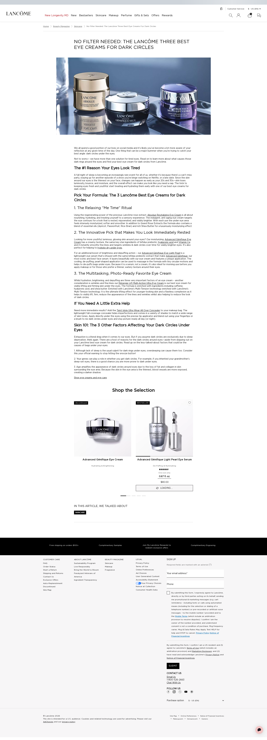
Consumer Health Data (146, 590)
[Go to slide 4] (139, 495)
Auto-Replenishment (52, 583)
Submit (173, 666)
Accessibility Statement (147, 580)
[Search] (231, 15)
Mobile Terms (181, 616)
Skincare (80, 512)
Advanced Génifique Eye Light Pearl (161, 253)
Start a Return (50, 570)
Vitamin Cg (184, 242)
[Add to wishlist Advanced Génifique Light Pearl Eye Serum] (189, 403)
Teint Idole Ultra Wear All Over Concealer (138, 310)
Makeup (108, 567)
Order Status (49, 567)
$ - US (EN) (253, 9)
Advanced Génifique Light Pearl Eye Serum (164, 459)
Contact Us (48, 577)
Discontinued (49, 587)
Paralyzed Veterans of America (84, 575)
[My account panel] (238, 15)
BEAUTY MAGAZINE (114, 559)
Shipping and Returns (53, 573)
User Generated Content (147, 576)
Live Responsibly (82, 567)
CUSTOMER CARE (51, 559)
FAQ (45, 563)
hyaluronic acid (166, 242)
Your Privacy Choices (151, 583)
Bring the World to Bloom (86, 570)
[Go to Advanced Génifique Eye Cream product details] (102, 428)
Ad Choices (141, 573)
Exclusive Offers (50, 580)
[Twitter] (180, 691)
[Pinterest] (191, 691)
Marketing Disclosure (202, 651)
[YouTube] (185, 691)
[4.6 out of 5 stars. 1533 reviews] (164, 469)
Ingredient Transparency (85, 580)
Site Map (47, 590)
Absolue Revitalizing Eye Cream (164, 215)
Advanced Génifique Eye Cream (103, 459)
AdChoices (48, 722)
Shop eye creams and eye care (90, 378)
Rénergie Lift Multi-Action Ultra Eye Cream (141, 283)
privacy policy (68, 722)
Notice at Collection (145, 586)
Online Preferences (145, 570)
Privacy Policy (142, 563)
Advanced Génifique (177, 256)
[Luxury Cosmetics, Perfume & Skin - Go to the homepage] (18, 13)
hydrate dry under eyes (109, 248)
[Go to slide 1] (123, 495)
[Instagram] (174, 691)
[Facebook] (168, 691)
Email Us (171, 677)
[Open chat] (259, 730)
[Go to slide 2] (129, 495)
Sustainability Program (84, 563)
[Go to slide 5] (144, 495)
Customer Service (235, 9)
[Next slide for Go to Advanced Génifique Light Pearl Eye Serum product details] (191, 428)
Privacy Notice (212, 655)
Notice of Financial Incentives (181, 658)
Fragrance (110, 570)
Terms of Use (142, 566)
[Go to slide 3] (134, 495)
